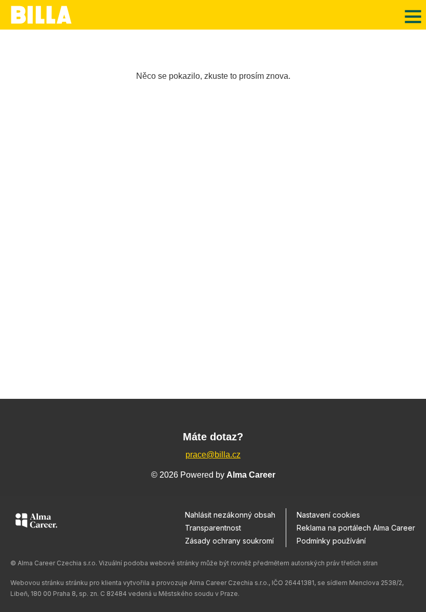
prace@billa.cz (213, 454)
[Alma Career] (36, 522)
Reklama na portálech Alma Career (356, 527)
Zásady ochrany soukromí (229, 540)
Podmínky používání (331, 540)
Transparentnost (213, 527)
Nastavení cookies (328, 514)
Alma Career (251, 474)
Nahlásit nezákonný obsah (230, 514)
